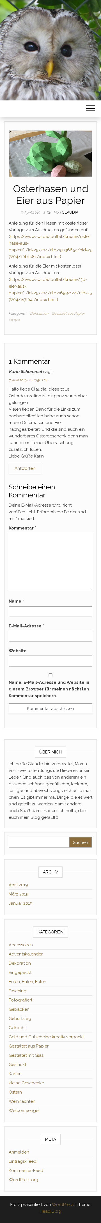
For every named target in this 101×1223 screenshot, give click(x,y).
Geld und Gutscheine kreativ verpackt (46, 1036)
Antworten (25, 468)
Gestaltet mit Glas (26, 1055)
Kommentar (22, 528)
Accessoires (21, 944)
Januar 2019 (21, 903)
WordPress (63, 1204)
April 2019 (18, 884)
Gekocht (17, 1027)
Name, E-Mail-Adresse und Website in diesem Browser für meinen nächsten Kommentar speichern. (49, 689)
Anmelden (19, 1152)
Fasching (17, 990)
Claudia (70, 212)
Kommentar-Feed (26, 1170)
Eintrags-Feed (22, 1161)
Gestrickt (17, 1064)
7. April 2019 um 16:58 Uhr (28, 380)
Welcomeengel (24, 1110)
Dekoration (39, 313)
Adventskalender (26, 954)
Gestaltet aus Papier (68, 313)
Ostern (14, 320)
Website (18, 650)
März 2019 (19, 894)
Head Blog (50, 1211)
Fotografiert (20, 1000)
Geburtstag (20, 1018)
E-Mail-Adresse (26, 626)
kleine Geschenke (26, 1082)
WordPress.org (23, 1179)
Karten (15, 1073)
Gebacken (19, 1009)
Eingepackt (20, 972)
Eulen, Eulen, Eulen (27, 981)
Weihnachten (22, 1101)
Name (16, 601)
